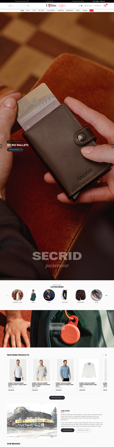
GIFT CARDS (96, 1)
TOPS (33, 10)
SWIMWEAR (61, 10)
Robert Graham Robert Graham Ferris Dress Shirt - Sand (88, 385)
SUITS (27, 10)
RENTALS (102, 1)
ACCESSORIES (50, 10)
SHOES (78, 10)
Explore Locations (83, 430)
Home (22, 10)
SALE (91, 10)
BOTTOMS (41, 10)
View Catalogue (67, 430)
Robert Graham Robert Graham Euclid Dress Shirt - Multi (65, 385)
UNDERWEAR (69, 10)
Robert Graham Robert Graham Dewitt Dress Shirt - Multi (17, 385)
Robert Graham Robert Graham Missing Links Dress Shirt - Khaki (41, 385)
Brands (85, 10)
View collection (56, 397)
